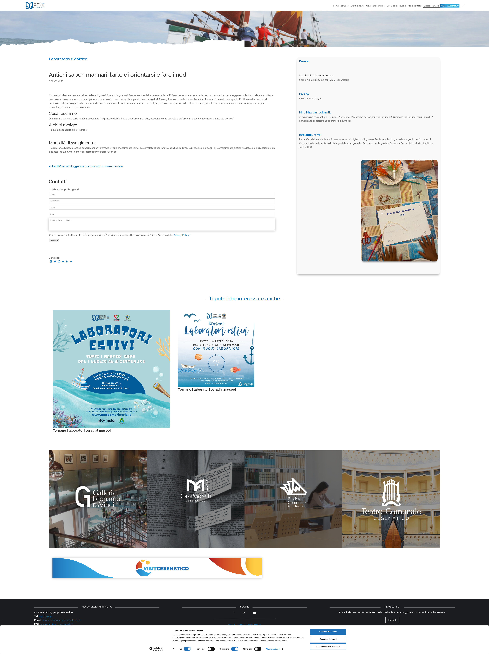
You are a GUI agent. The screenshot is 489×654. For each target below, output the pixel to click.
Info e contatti (414, 6)
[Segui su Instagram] (244, 613)
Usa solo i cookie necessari (328, 646)
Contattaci (54, 241)
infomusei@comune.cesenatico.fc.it (61, 620)
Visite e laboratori (374, 6)
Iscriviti (392, 620)
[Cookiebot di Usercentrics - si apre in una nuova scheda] (156, 649)
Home (336, 6)
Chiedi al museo (431, 6)
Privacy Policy (181, 235)
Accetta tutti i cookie (328, 632)
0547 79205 (45, 616)
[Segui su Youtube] (254, 613)
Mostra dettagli (273, 649)
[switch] (211, 649)
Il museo (345, 6)
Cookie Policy (253, 625)
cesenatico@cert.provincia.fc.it (56, 624)
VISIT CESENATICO (450, 6)
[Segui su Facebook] (234, 613)
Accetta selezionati (328, 639)
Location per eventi (396, 6)
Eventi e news (357, 6)
